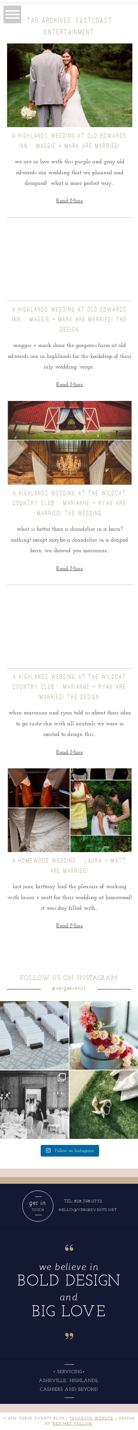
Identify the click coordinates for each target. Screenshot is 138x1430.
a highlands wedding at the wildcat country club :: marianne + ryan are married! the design (69, 686)
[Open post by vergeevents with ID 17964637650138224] (103, 1104)
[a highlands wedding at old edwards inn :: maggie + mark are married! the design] (70, 259)
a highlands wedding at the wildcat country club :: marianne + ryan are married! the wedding (69, 503)
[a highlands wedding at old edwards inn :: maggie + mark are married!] (70, 85)
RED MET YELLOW (73, 1423)
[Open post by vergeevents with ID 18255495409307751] (34, 1035)
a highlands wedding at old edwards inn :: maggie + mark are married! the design (69, 319)
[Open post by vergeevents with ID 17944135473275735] (103, 1035)
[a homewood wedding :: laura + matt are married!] (70, 810)
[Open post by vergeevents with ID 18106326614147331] (34, 1104)
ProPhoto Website (92, 1418)
